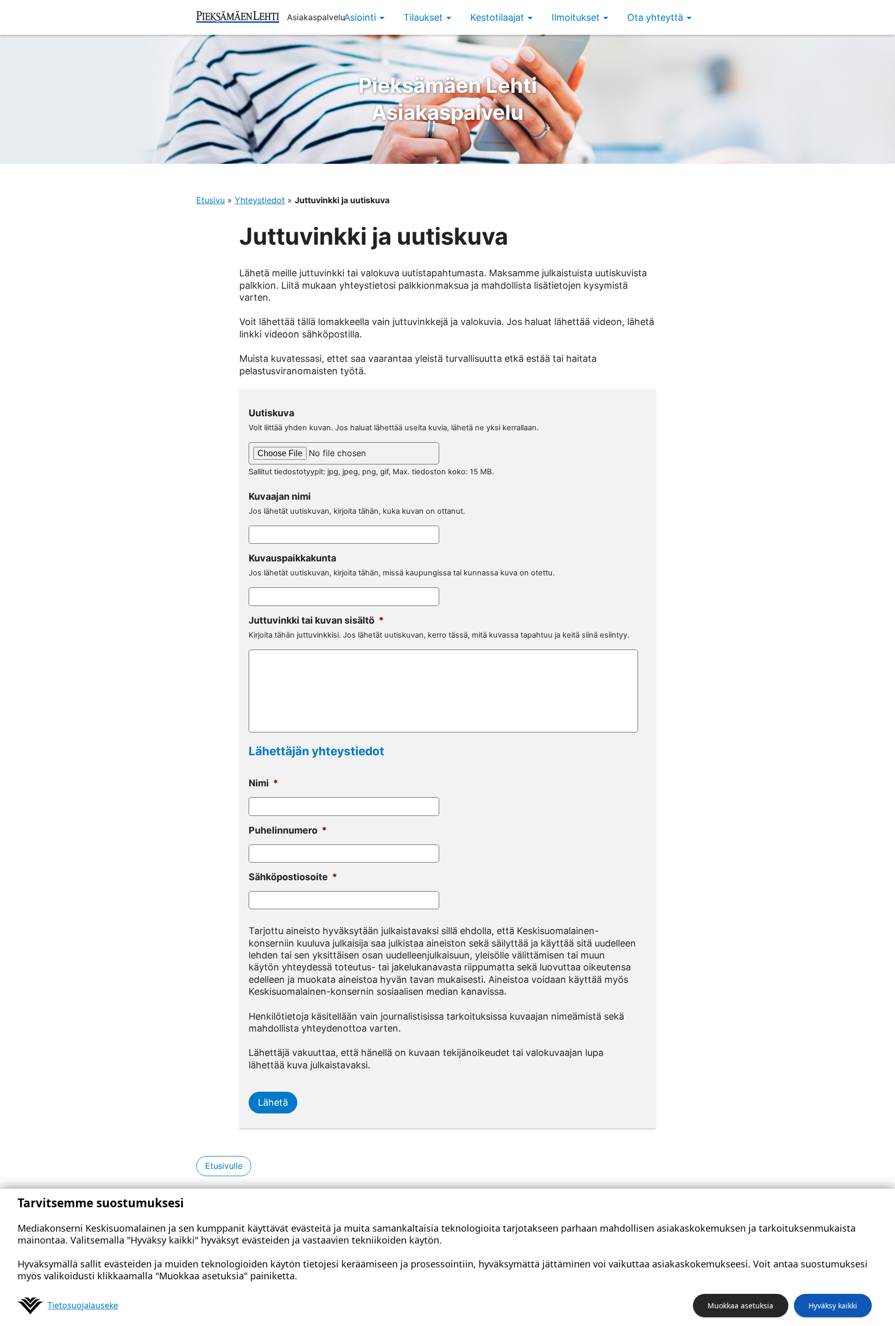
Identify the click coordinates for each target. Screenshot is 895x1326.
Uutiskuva (271, 412)
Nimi (263, 783)
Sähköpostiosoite (293, 876)
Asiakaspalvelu (447, 99)
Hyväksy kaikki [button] (833, 1305)
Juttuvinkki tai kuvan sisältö (316, 620)
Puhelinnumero (288, 830)
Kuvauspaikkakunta (292, 558)
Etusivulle (223, 1166)
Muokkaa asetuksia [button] (740, 1305)
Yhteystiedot (260, 200)
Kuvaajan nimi (280, 496)
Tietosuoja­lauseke (83, 1305)
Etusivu (210, 200)
